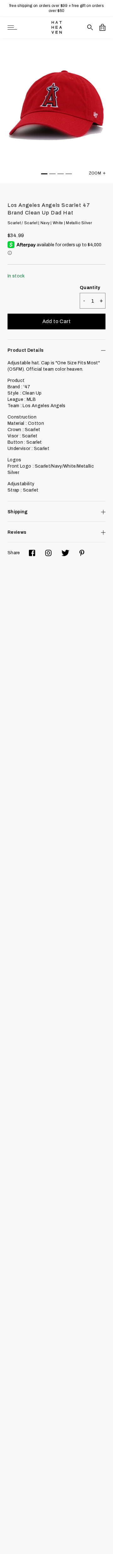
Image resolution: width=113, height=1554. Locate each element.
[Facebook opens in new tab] (32, 553)
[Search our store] (90, 27)
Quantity (90, 287)
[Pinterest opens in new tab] (81, 553)
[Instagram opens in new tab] (48, 553)
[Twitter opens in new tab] (65, 553)
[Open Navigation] (12, 28)
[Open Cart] (102, 27)
